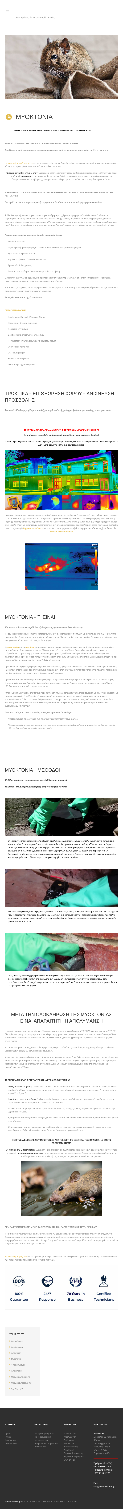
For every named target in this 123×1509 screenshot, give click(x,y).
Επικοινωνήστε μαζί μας (16, 1256)
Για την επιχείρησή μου (44, 1433)
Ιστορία (8, 1437)
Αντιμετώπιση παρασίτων (46, 1443)
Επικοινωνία (40, 1446)
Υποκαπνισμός (18, 1364)
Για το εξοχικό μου (42, 1437)
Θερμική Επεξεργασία (21, 1382)
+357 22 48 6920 (102, 1473)
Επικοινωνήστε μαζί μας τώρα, (19, 163)
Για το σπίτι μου (41, 1440)
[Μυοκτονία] (61, 67)
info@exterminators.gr (104, 1486)
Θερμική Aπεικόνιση (20, 1377)
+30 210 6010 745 (102, 1466)
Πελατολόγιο (10, 1443)
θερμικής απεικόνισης (33, 528)
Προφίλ (8, 1433)
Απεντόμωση (17, 1341)
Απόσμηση (16, 1353)
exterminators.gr (12, 1501)
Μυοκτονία (16, 1359)
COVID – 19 (17, 1388)
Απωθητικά (16, 1370)
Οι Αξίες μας (10, 1440)
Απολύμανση (17, 1347)
